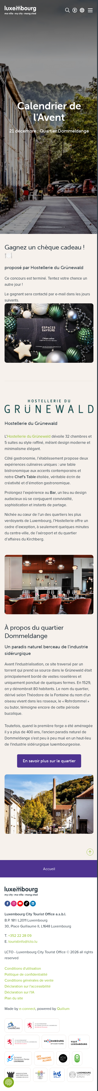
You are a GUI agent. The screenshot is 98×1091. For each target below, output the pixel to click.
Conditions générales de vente (29, 980)
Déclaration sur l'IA (19, 992)
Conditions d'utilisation (23, 968)
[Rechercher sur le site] (67, 10)
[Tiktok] (26, 903)
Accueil (49, 868)
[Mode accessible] (74, 10)
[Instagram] (14, 903)
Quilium (63, 1008)
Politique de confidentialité (26, 974)
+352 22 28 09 (19, 935)
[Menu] (90, 10)
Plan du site (14, 998)
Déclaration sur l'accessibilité (28, 986)
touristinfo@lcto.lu (22, 941)
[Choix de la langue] (82, 10)
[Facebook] (7, 903)
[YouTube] (20, 903)
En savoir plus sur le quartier (49, 760)
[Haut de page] (90, 852)
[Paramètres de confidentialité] (8, 1082)
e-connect (27, 1008)
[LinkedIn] (33, 903)
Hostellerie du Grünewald (29, 436)
